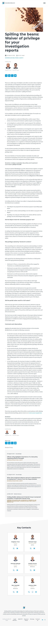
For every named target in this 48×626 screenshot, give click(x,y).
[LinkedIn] (42, 619)
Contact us (38, 620)
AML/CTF (20, 619)
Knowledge (19, 453)
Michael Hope (15, 70)
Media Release (18, 493)
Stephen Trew (8, 70)
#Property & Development (13, 501)
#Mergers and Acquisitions (13, 500)
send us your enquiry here (35, 413)
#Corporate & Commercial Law (28, 500)
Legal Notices (15, 620)
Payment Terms (26, 620)
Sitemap (32, 619)
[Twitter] (45, 619)
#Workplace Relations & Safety (14, 57)
